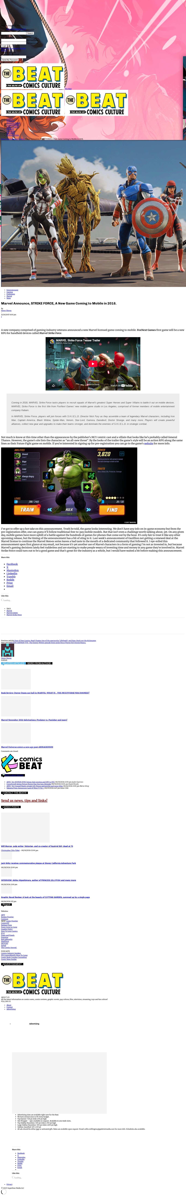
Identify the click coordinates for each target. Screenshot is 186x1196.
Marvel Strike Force (14, 615)
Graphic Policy (7, 929)
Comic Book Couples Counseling (14, 957)
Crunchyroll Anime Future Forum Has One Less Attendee (29, 784)
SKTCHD (4, 943)
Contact (10, 1007)
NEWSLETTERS (13, 135)
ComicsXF (5, 923)
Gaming (21, 139)
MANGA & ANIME (13, 123)
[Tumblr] (64, 320)
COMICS (10, 119)
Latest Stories (16, 775)
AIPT (3, 915)
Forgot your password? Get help (13, 48)
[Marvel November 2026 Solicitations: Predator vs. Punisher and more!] (16, 716)
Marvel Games (12, 613)
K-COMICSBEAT (13, 125)
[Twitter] (15, 320)
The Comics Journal (9, 947)
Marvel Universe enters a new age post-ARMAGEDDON (27, 747)
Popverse (4, 937)
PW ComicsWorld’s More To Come (14, 955)
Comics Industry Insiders (11, 953)
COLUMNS (11, 131)
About (9, 1005)
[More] (74, 320)
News (9, 298)
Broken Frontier (7, 917)
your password (32, 43)
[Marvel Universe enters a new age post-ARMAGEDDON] (16, 743)
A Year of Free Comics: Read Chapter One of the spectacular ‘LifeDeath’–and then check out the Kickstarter (54, 641)
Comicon (4, 919)
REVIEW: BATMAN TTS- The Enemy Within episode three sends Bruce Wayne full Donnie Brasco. (48, 643)
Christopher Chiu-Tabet (10, 850)
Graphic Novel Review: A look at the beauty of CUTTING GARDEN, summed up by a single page (45, 897)
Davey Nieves (6, 311)
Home (3, 139)
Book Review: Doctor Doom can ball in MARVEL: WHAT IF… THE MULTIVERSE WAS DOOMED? (45, 693)
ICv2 (3, 933)
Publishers (11, 294)
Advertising (11, 1009)
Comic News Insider (9, 959)
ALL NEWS (11, 133)
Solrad (3, 945)
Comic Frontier (12, 921)
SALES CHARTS (13, 127)
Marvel (9, 296)
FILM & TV (11, 121)
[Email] (54, 320)
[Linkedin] (35, 320)
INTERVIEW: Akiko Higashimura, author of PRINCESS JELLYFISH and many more (38, 880)
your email (30, 57)
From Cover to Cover (9, 927)
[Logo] (33, 115)
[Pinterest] (25, 320)
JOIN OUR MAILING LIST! (16, 29)
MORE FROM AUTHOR (39, 663)
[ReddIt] (44, 320)
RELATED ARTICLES (13, 663)
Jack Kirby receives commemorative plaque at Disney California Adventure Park (38, 863)
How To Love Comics (9, 931)
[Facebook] (5, 320)
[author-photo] (7, 656)
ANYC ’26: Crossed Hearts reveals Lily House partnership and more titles (35, 786)
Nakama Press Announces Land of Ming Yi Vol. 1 (25, 788)
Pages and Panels (7, 935)
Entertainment (12, 139)
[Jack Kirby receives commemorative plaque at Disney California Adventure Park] (6, 859)
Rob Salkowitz (6, 939)
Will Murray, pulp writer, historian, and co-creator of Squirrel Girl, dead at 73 (37, 846)
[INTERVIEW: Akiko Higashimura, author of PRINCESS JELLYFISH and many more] (6, 876)
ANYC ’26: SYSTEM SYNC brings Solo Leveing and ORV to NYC (31, 782)
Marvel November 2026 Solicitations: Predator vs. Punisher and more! (34, 720)
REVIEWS (10, 129)
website (148, 443)
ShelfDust (5, 941)
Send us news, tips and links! (24, 800)
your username (32, 40)
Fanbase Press (6, 925)
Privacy (4, 50)
